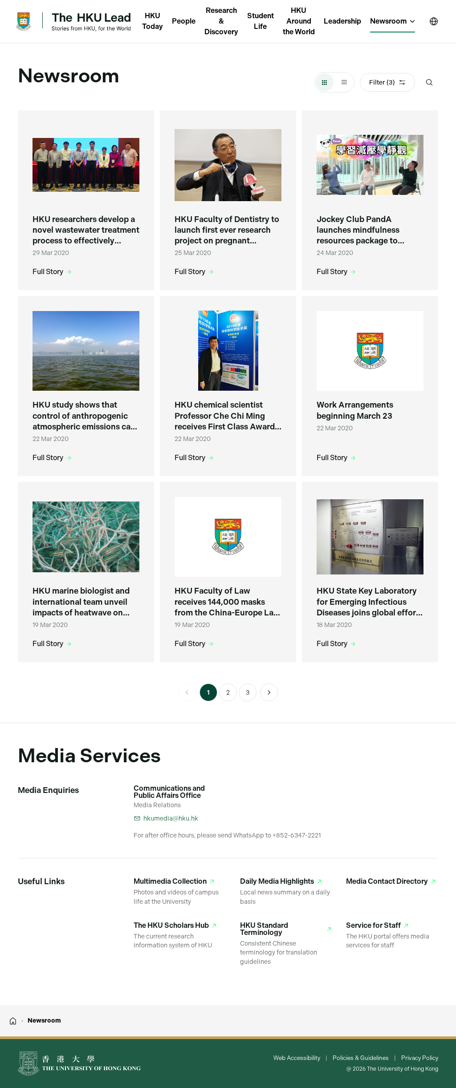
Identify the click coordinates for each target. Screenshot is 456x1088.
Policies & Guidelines (361, 1058)
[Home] (13, 1021)
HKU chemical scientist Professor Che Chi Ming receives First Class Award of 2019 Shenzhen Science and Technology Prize (225, 416)
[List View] (344, 82)
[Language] (434, 21)
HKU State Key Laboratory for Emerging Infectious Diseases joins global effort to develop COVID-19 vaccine (368, 602)
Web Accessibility (296, 1058)
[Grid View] (325, 82)
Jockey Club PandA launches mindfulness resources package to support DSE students (358, 230)
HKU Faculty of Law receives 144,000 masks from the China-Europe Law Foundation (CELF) (227, 602)
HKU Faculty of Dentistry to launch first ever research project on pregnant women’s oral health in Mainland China (227, 230)
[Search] (429, 82)
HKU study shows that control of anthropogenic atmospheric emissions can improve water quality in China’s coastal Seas (84, 416)
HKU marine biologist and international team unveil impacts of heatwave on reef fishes (81, 602)
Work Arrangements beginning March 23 (355, 410)
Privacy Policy (419, 1058)
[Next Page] (269, 692)
